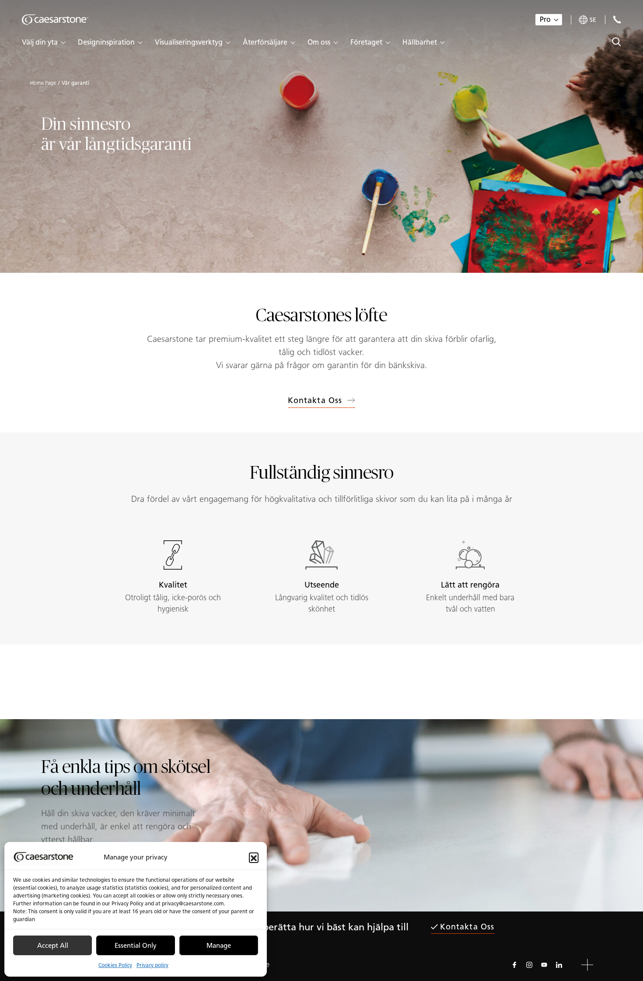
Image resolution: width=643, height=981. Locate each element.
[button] (253, 857)
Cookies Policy (115, 965)
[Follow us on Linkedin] (559, 965)
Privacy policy (152, 965)
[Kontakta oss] (617, 19)
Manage (218, 946)
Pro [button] (545, 19)
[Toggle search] (616, 41)
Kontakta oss (315, 400)
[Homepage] (55, 19)
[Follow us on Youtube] (544, 965)
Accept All (52, 946)
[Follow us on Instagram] (529, 965)
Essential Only (136, 946)
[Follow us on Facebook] (514, 965)
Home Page (43, 83)
